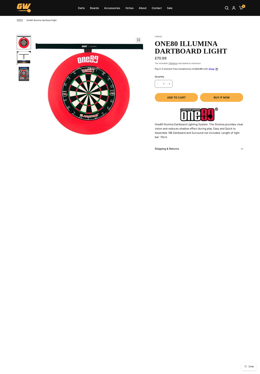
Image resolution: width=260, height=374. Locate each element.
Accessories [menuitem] (112, 8)
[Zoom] (138, 40)
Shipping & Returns (167, 148)
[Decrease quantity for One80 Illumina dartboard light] (158, 84)
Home (20, 20)
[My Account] (233, 8)
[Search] (226, 8)
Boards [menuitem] (94, 8)
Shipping (173, 63)
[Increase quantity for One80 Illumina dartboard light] (169, 84)
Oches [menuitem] (129, 8)
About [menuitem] (142, 8)
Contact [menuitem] (157, 8)
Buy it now (222, 97)
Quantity (159, 76)
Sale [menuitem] (169, 8)
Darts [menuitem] (81, 8)
